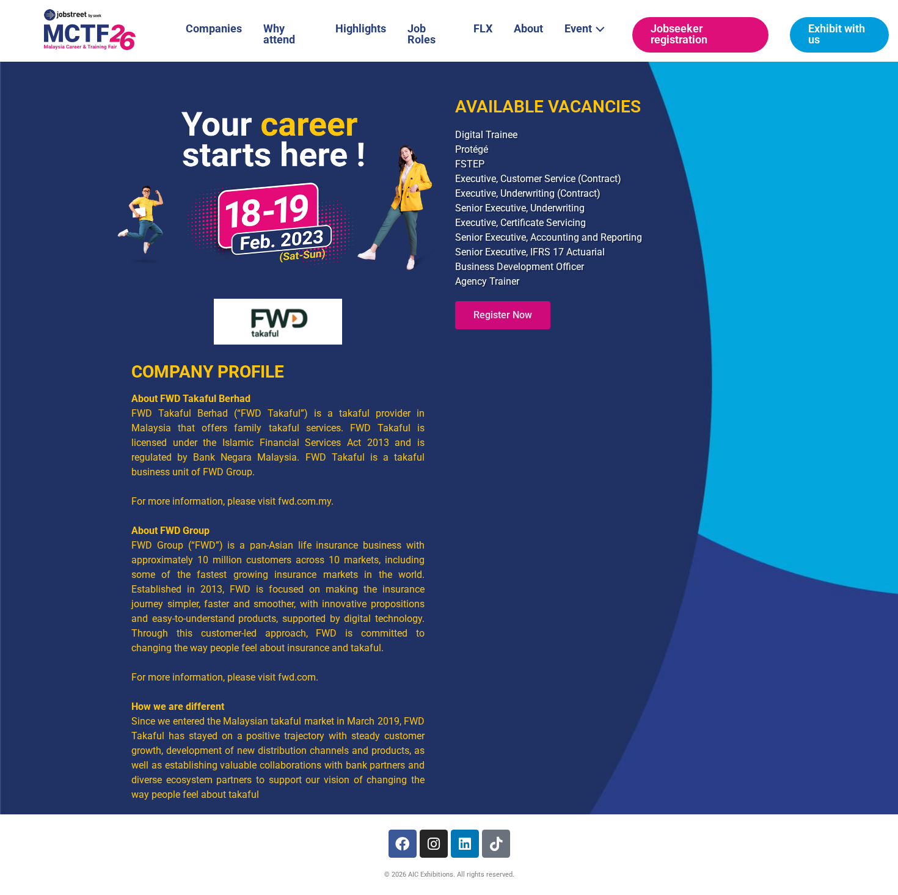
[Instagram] (434, 844)
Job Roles (421, 34)
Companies (214, 28)
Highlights (360, 28)
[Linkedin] (465, 844)
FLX (482, 28)
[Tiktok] (496, 844)
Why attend (279, 34)
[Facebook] (403, 844)
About (528, 28)
